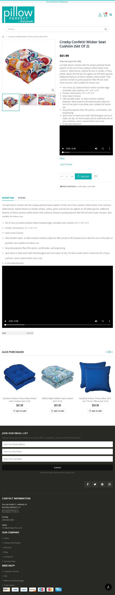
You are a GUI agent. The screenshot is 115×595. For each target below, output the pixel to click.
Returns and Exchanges (14, 580)
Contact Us (8, 556)
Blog (6, 552)
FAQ (5, 576)
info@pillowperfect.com (12, 528)
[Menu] (111, 15)
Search (106, 29)
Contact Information (12, 543)
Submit (57, 467)
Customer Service (11, 571)
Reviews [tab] (22, 197)
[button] (106, 352)
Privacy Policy (9, 561)
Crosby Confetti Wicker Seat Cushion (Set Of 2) (83, 43)
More (62, 158)
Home (3, 37)
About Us (8, 547)
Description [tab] (8, 197)
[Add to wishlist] (96, 176)
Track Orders (9, 585)
